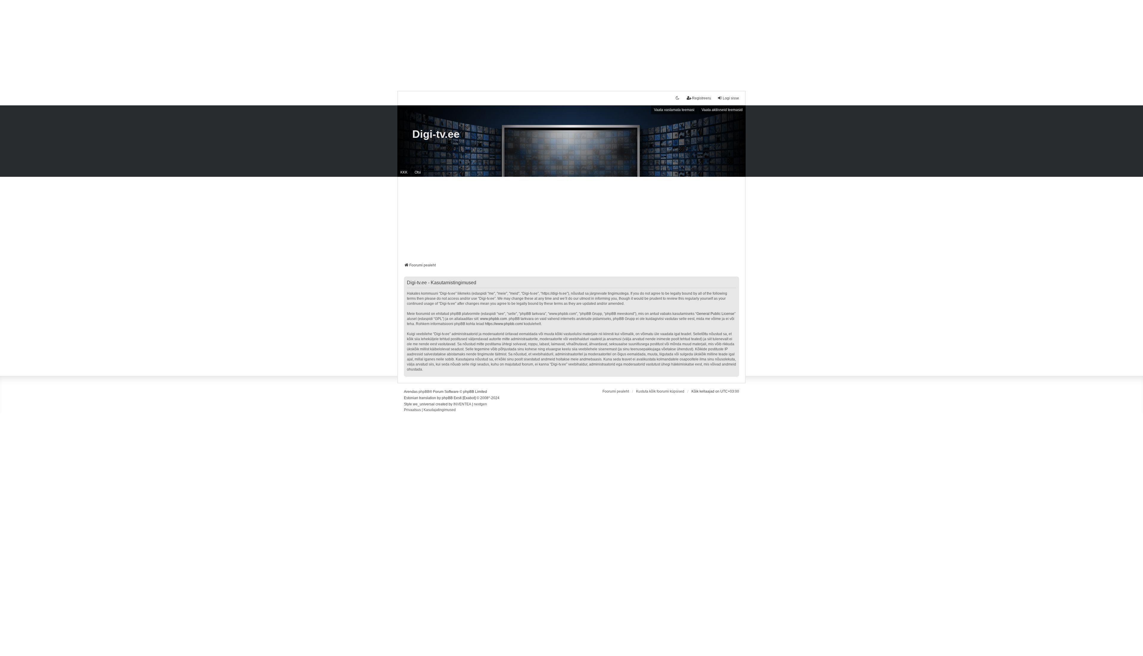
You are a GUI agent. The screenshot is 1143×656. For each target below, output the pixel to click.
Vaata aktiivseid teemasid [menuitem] (722, 110)
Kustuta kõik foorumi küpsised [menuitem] (660, 391)
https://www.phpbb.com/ (504, 324)
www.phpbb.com (493, 319)
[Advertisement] (571, 41)
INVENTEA (462, 404)
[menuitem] (412, 410)
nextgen (480, 404)
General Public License (715, 314)
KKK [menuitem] (403, 172)
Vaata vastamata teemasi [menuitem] (674, 110)
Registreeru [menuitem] (701, 98)
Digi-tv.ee (436, 134)
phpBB (424, 392)
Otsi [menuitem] (418, 172)
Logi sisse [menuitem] (731, 98)
